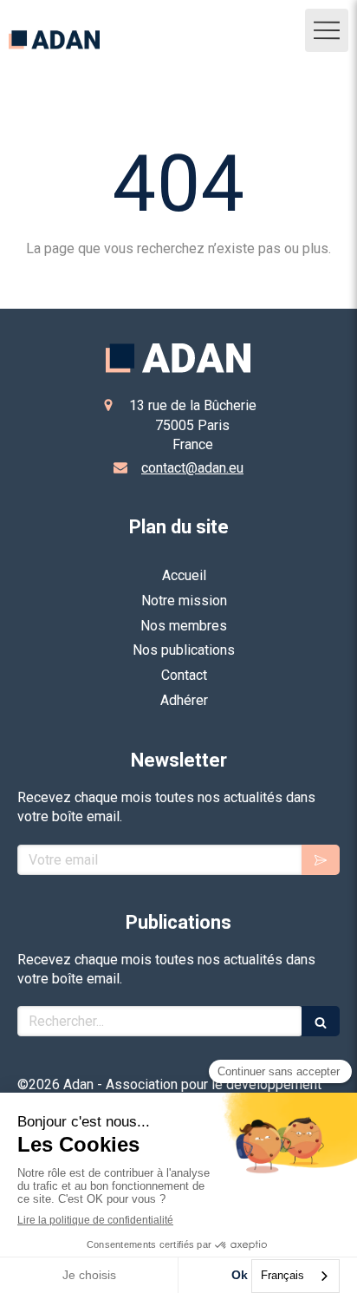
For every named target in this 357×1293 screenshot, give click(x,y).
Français (282, 1275)
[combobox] (295, 1276)
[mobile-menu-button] (326, 30)
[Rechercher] (321, 1021)
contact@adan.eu (192, 468)
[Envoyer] (321, 860)
